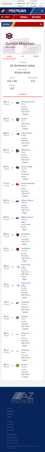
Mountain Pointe (28, 103)
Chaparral (25, 303)
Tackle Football (7, 4)
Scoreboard (11, 435)
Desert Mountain (28, 184)
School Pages (12, 437)
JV (22, 56)
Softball (6, 24)
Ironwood (25, 334)
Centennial (25, 235)
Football (24, 17)
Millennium (25, 151)
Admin (9, 417)
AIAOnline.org (12, 443)
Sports (7, 17)
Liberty (24, 120)
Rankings (10, 411)
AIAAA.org (10, 430)
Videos (9, 409)
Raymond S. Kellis (26, 267)
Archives (10, 424)
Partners (10, 427)
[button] (43, 3)
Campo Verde (26, 168)
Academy (10, 414)
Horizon (24, 365)
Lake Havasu (26, 134)
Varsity (9, 56)
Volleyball (36, 17)
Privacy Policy (12, 440)
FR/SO (35, 56)
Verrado (24, 317)
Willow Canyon (27, 201)
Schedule (22, 94)
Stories (10, 422)
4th (15, 81)
